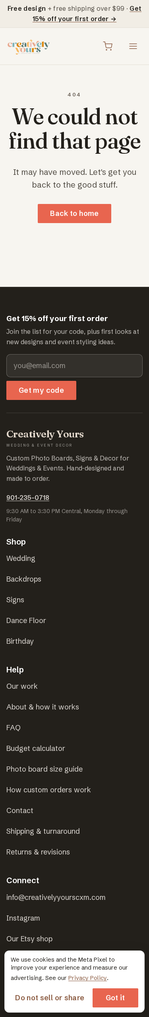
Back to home (74, 213)
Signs (15, 599)
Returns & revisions (38, 851)
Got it (115, 997)
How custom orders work (48, 789)
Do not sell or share (49, 997)
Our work (22, 686)
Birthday (20, 641)
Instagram (23, 918)
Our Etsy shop (29, 938)
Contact (19, 810)
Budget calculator (35, 748)
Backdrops (23, 579)
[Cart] (107, 46)
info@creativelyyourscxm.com (56, 897)
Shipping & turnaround (43, 831)
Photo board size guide (44, 769)
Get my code (41, 390)
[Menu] (133, 46)
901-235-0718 (27, 498)
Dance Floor (26, 620)
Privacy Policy (87, 978)
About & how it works (42, 706)
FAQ (13, 727)
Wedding (20, 558)
